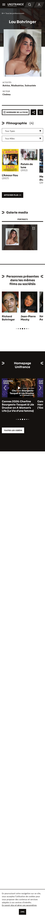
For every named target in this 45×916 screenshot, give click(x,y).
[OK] (22, 912)
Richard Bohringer (8, 318)
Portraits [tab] (22, 219)
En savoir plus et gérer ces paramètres (19, 905)
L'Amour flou (10, 175)
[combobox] (22, 131)
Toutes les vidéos (13, 430)
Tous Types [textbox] (10, 131)
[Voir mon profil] (39, 5)
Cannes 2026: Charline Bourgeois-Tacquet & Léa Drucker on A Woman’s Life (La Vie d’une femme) (18, 406)
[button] (33, 228)
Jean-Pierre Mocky (28, 318)
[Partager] (33, 112)
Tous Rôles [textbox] (10, 138)
